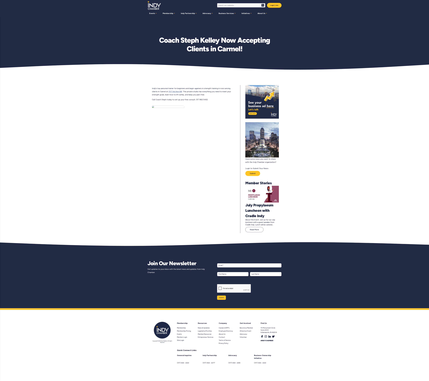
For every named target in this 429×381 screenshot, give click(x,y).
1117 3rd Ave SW (175, 91)
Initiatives (246, 13)
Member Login (182, 337)
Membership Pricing (184, 331)
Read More (254, 230)
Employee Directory (226, 331)
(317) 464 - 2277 (209, 363)
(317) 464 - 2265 (234, 363)
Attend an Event (245, 331)
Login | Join (274, 5)
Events (152, 13)
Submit (253, 173)
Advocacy (207, 13)
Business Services (226, 13)
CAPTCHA (221, 282)
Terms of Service (225, 340)
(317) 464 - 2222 (183, 363)
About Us (261, 13)
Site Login (180, 340)
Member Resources (204, 334)
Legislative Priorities (205, 331)
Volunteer (243, 337)
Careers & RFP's (224, 328)
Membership (168, 13)
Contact (222, 337)
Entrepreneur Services (205, 337)
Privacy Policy (223, 343)
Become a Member (246, 328)
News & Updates (204, 328)
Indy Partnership (188, 13)
